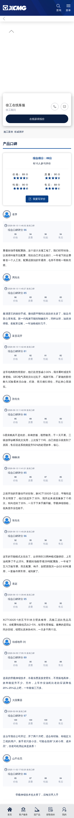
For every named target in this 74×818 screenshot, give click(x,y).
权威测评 (19, 131)
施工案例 (8, 131)
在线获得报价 (37, 119)
